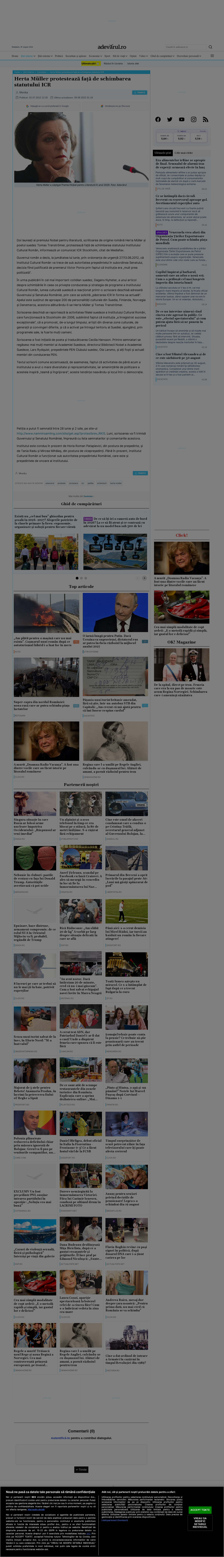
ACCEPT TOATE (200, 1509)
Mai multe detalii (36, 1509)
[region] (112, 1521)
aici (88, 1533)
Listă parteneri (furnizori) (115, 1520)
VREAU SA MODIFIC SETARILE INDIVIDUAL (200, 1523)
